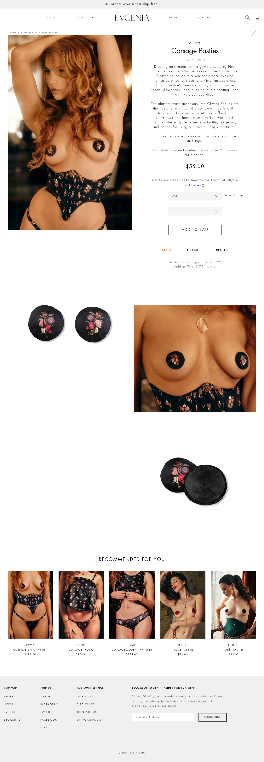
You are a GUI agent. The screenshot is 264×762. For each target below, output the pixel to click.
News (8, 704)
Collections (85, 17)
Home (13, 33)
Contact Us (87, 712)
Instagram (49, 704)
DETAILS (194, 250)
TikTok (45, 696)
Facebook (48, 720)
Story (9, 696)
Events (9, 712)
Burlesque (27, 33)
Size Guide (233, 195)
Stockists (12, 720)
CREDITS (221, 250)
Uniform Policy (90, 720)
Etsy (44, 727)
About (173, 17)
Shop (51, 17)
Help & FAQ (86, 696)
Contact (205, 17)
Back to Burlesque (253, 33)
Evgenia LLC (137, 753)
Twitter (46, 712)
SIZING (168, 250)
